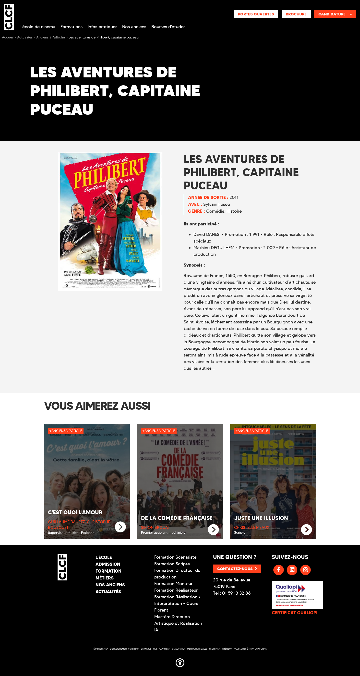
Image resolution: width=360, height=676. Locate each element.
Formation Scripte (172, 563)
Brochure (296, 14)
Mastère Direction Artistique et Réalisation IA (178, 623)
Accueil (7, 37)
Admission (108, 564)
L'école (104, 557)
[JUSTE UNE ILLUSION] (306, 529)
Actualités (108, 591)
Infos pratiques (102, 26)
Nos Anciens (110, 585)
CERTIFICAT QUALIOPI (294, 612)
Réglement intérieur (220, 648)
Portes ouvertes (256, 14)
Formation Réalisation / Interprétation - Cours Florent (177, 603)
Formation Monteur (173, 583)
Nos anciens (134, 26)
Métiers (105, 578)
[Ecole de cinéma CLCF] (9, 16)
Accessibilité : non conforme (250, 648)
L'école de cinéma (37, 26)
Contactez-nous (235, 568)
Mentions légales (197, 648)
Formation (108, 571)
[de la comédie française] (213, 529)
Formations (71, 26)
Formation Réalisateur (176, 590)
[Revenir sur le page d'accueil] (62, 567)
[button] (180, 661)
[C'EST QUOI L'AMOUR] (120, 527)
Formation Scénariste (175, 557)
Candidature (332, 14)
